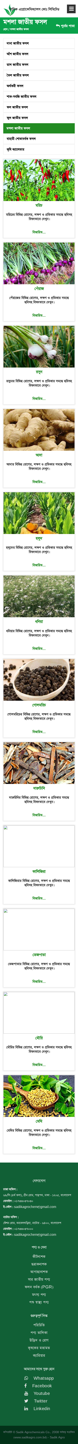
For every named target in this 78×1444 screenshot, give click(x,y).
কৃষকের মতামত (39, 1348)
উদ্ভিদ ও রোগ (39, 1340)
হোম (5, 29)
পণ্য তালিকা (39, 1332)
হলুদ (39, 538)
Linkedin (41, 1408)
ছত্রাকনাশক (39, 1264)
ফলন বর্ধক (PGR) (39, 1287)
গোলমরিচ (39, 705)
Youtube (41, 1393)
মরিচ (39, 205)
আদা (39, 455)
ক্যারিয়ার (39, 1355)
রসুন (39, 372)
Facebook (41, 1386)
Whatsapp (43, 1378)
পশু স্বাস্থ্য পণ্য (39, 1302)
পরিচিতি (39, 1325)
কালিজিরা (39, 871)
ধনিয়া (39, 621)
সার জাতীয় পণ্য (39, 1279)
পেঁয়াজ (39, 288)
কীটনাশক (39, 1256)
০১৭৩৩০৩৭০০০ (23, 1229)
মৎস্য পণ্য (39, 1294)
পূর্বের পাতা (67, 26)
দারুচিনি (39, 788)
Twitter (40, 1401)
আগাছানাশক (39, 1271)
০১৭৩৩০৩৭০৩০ (23, 1201)
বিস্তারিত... (39, 232)
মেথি (39, 1121)
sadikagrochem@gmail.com (35, 1207)
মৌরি (39, 1038)
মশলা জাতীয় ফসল (19, 29)
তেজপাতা (39, 955)
